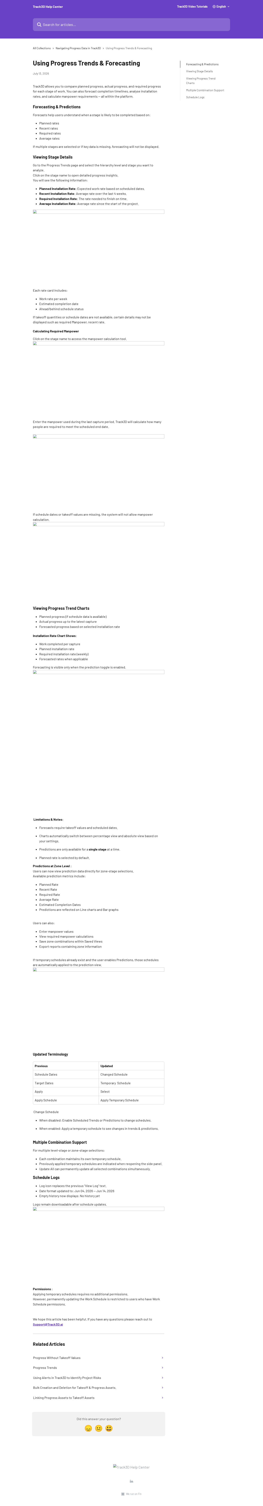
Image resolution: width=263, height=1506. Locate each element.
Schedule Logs (195, 97)
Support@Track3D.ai (48, 1324)
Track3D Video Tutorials (192, 6)
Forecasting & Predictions (202, 64)
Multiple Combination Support (205, 90)
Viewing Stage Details (199, 71)
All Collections (42, 48)
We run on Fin (134, 1493)
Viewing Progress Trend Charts (201, 81)
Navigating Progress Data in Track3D (78, 48)
